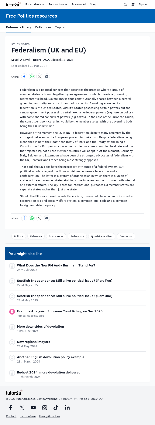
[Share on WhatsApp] (32, 76)
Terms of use (28, 416)
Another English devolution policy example (50, 357)
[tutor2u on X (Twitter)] (21, 407)
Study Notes (56, 236)
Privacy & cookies (49, 416)
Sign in (143, 4)
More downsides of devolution (40, 326)
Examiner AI (78, 4)
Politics (18, 236)
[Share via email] (47, 76)
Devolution (126, 236)
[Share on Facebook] (24, 76)
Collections (43, 27)
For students (33, 4)
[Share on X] (39, 76)
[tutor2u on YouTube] (33, 407)
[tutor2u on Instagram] (44, 407)
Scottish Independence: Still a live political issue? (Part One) (64, 295)
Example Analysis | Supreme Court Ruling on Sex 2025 (60, 311)
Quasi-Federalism (101, 236)
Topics (60, 27)
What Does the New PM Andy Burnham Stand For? (56, 265)
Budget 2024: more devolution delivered (49, 372)
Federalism (77, 236)
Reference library (18, 27)
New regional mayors (33, 341)
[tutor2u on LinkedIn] (67, 407)
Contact (11, 416)
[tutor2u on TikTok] (55, 407)
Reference (36, 236)
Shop (93, 4)
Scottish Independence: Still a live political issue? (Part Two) (64, 280)
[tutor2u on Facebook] (10, 407)
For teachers (56, 4)
